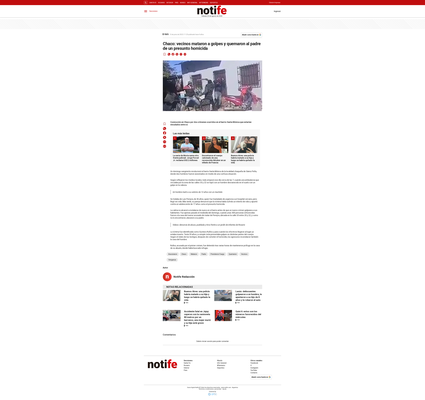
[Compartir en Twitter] (177, 54)
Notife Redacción (184, 276)
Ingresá (277, 11)
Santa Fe (152, 3)
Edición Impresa (274, 2)
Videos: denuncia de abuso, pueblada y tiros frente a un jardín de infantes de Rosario (209, 225)
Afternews (203, 3)
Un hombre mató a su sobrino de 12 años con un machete (197, 192)
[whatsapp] (169, 54)
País (176, 3)
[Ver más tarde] (164, 54)
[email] (181, 54)
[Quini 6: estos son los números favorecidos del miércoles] (223, 315)
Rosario (161, 3)
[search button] (146, 2)
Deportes (214, 3)
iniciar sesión (207, 341)
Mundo (182, 3)
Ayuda (224, 389)
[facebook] (173, 54)
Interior (170, 3)
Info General (192, 3)
